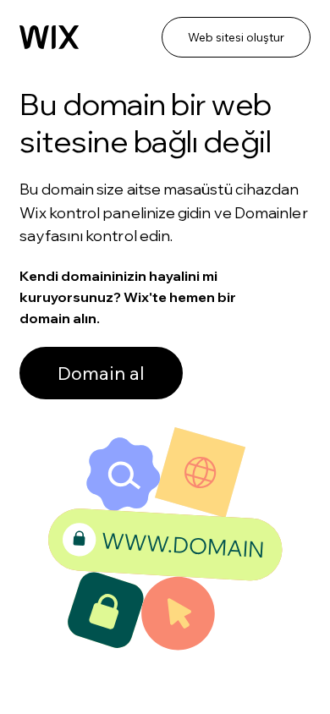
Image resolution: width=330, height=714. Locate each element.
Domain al (101, 373)
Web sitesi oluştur (236, 37)
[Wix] (49, 37)
